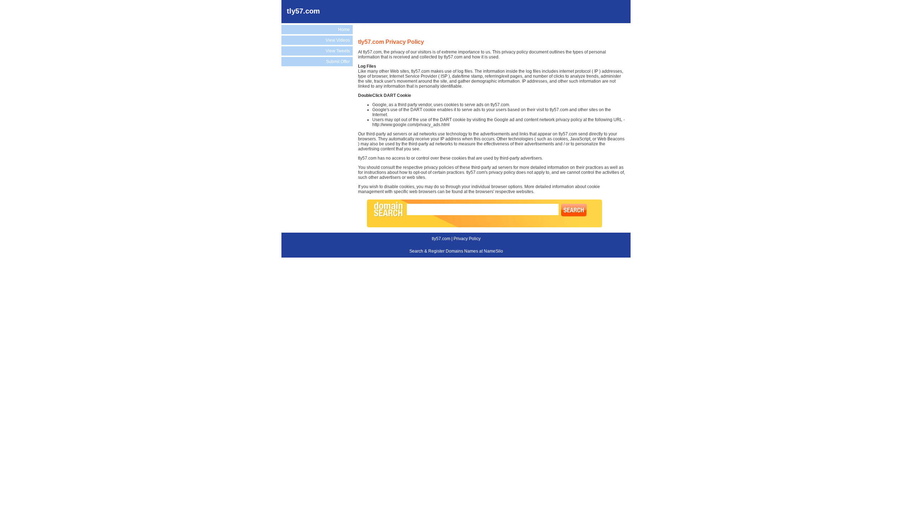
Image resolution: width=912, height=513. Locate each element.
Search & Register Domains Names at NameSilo (456, 251)
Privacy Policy (467, 238)
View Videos (338, 40)
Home (344, 29)
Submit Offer (338, 61)
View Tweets (338, 50)
